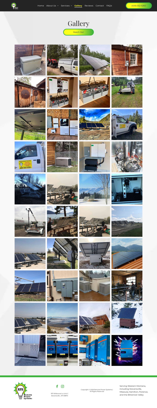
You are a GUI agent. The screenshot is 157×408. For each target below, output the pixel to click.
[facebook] (57, 387)
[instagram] (62, 387)
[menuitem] (40, 5)
